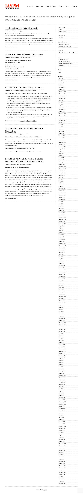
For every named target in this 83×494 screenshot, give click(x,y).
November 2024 (62, 116)
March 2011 (61, 459)
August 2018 (62, 278)
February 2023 (62, 162)
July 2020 (61, 228)
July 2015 (61, 360)
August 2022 (62, 175)
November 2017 (62, 298)
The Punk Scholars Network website (21, 27)
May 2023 (61, 155)
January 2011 (62, 463)
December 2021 (62, 193)
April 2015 (61, 366)
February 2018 (62, 292)
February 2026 (62, 87)
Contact (74, 6)
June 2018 (61, 283)
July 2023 (61, 151)
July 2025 (61, 100)
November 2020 (62, 219)
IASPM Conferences (24, 90)
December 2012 (62, 426)
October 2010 (62, 470)
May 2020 (61, 232)
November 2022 (62, 168)
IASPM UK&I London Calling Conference (24, 87)
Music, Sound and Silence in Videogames (24, 54)
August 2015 (62, 358)
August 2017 (62, 305)
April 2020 (61, 234)
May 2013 (61, 415)
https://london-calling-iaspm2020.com (28, 120)
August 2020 (62, 226)
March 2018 (61, 289)
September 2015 (62, 355)
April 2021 (61, 208)
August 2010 (62, 474)
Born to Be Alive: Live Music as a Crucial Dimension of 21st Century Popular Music (24, 160)
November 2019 (62, 245)
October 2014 (62, 380)
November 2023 (62, 142)
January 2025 (62, 111)
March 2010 (61, 481)
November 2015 (62, 351)
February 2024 (62, 135)
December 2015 (62, 349)
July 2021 (61, 201)
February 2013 (62, 421)
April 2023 (61, 157)
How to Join (40, 6)
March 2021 (61, 210)
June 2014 (61, 388)
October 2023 (62, 144)
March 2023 (61, 160)
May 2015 (61, 364)
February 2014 (62, 397)
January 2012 (62, 441)
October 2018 (62, 274)
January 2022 (62, 190)
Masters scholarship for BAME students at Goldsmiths (24, 129)
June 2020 (61, 230)
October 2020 (62, 221)
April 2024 (61, 131)
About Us (30, 6)
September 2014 (62, 382)
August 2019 (62, 252)
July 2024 (61, 124)
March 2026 (61, 85)
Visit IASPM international (64, 65)
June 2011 (61, 452)
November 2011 (62, 446)
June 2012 (61, 432)
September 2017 (62, 303)
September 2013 (62, 408)
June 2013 (61, 413)
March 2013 (61, 419)
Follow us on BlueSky (64, 59)
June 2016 (61, 336)
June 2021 (61, 204)
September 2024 (62, 120)
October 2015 (62, 353)
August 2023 (62, 149)
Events (61, 6)
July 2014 (61, 386)
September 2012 (62, 428)
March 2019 (61, 263)
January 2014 (62, 399)
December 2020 (62, 217)
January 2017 (62, 320)
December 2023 (62, 140)
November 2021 (62, 195)
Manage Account (62, 31)
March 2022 (61, 186)
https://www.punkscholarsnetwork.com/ (25, 35)
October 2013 (62, 406)
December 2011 (62, 443)
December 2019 (62, 243)
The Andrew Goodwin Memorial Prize (67, 53)
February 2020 (62, 239)
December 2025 (62, 91)
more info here (26, 167)
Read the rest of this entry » (11, 47)
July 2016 (61, 333)
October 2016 (62, 327)
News (67, 6)
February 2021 (62, 212)
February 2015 (62, 371)
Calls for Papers (51, 6)
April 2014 (61, 393)
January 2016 (62, 347)
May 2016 (61, 338)
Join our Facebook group (64, 61)
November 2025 (62, 94)
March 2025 (61, 107)
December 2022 (62, 166)
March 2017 (61, 316)
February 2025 (62, 109)
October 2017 (62, 300)
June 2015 (61, 362)
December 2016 (62, 322)
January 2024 (62, 138)
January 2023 (62, 164)
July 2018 (61, 281)
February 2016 (62, 344)
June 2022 (61, 179)
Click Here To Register (47, 96)
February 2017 (62, 318)
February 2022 (62, 188)
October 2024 (62, 118)
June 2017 (61, 309)
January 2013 (62, 424)
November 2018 (62, 272)
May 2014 (61, 391)
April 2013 (61, 417)
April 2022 (61, 184)
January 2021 (62, 215)
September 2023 (62, 146)
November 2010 (62, 468)
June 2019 (61, 256)
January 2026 (62, 89)
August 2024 (62, 122)
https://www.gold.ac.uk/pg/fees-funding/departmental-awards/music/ (26, 151)
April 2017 (61, 314)
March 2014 (61, 395)
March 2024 (61, 133)
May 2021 (61, 206)
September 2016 (62, 329)
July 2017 (61, 307)
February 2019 (62, 265)
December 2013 (62, 402)
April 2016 (61, 340)
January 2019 (62, 267)
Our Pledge (61, 38)
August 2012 (62, 430)
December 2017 (62, 296)
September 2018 (62, 276)
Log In (60, 29)
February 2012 (62, 439)
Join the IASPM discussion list (65, 63)
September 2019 (62, 250)
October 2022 (62, 171)
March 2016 (61, 342)
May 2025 (61, 105)
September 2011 (62, 450)
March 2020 (61, 237)
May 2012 (61, 435)
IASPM (12, 5)
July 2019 (61, 254)
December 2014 (62, 375)
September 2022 (62, 173)
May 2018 (61, 285)
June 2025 (61, 102)
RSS (60, 72)
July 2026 (61, 78)
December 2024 (62, 113)
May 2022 (61, 182)
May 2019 (61, 259)
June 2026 (61, 80)
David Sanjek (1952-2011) (65, 46)
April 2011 (61, 457)
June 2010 (61, 476)
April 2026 (61, 83)
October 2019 (62, 248)
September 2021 (62, 199)
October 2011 (62, 448)
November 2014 (62, 377)
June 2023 (61, 153)
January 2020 (62, 241)
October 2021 (62, 197)
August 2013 (62, 410)
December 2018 (62, 270)
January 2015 (62, 373)
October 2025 (62, 96)
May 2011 (61, 454)
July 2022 (61, 177)
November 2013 (62, 404)
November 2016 (62, 325)
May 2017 (61, 311)
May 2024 (61, 129)
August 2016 (62, 331)
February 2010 (62, 483)
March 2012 (61, 437)
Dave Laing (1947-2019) (64, 44)
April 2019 (61, 261)
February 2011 (62, 461)
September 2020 (62, 223)
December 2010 (62, 465)
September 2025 (62, 98)
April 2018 (61, 287)
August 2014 (62, 384)
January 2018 (62, 294)
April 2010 (61, 479)
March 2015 (61, 369)
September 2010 (62, 472)
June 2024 (61, 127)
